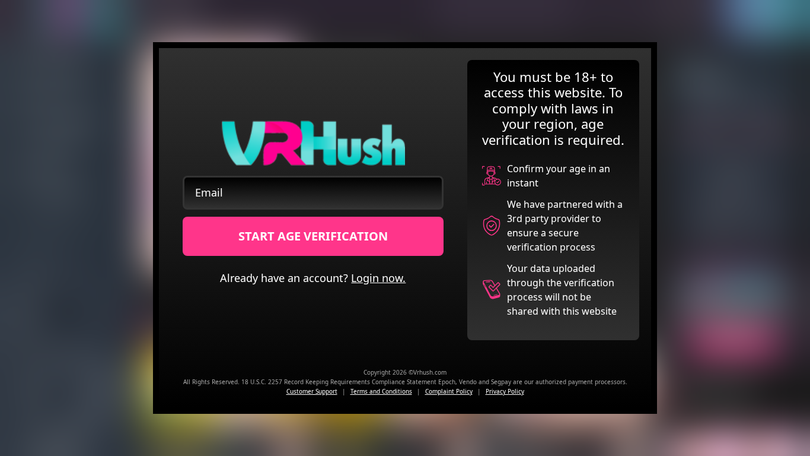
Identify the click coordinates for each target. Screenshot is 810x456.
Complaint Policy (449, 391)
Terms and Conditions (381, 391)
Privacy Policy (505, 391)
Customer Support (311, 391)
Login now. (378, 278)
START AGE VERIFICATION (313, 236)
